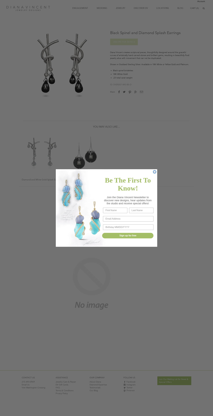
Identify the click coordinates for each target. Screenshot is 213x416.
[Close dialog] (154, 171)
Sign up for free (127, 235)
